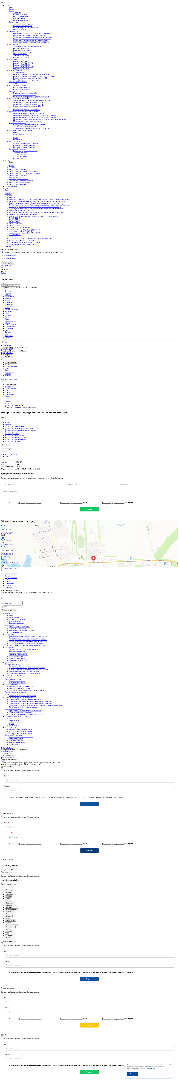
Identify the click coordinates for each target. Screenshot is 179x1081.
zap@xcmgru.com (7, 761)
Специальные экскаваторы (22, 52)
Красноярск (9, 304)
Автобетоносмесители (21, 154)
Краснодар (9, 302)
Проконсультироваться (9, 610)
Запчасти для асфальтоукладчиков (21, 181)
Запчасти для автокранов (18, 175)
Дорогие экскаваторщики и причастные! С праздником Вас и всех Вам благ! (36, 212)
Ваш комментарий (11, 491)
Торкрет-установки (20, 156)
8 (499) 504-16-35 (7, 345)
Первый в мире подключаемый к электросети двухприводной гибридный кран (37, 201)
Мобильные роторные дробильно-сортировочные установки (34, 115)
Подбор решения (11, 186)
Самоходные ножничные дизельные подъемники (30, 41)
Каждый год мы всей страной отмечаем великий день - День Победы (33, 216)
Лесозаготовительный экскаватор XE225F (28, 102)
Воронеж (8, 295)
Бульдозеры (13, 59)
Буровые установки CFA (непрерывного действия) (31, 74)
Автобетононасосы (20, 153)
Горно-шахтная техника (17, 123)
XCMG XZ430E (14, 222)
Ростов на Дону (10, 321)
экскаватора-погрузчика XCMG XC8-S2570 (24, 229)
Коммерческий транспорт (18, 82)
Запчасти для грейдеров (17, 184)
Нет (4, 273)
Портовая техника (15, 91)
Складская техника (16, 108)
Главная (8, 401)
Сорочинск (9, 328)
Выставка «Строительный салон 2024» (23, 214)
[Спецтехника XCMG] (9, 265)
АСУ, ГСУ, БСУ (14, 141)
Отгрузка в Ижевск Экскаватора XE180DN (24, 242)
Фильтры (12, 167)
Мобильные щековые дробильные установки (29, 113)
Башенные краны (19, 18)
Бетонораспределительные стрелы (25, 151)
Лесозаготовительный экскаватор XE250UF (28, 106)
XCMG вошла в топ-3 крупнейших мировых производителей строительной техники (39, 205)
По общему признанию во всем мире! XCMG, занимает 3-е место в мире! (35, 207)
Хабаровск (9, 336)
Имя (6, 776)
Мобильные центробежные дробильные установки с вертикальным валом (39, 119)
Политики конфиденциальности (71, 503)
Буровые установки (16, 70)
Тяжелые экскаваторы (21, 56)
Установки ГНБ (18, 72)
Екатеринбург (10, 296)
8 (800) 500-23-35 (7, 353)
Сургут (7, 330)
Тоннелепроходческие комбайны (24, 126)
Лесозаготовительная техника (19, 98)
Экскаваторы (13, 44)
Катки (15, 132)
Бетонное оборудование (17, 149)
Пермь (7, 319)
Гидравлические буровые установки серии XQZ (30, 78)
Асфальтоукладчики (20, 136)
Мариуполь (9, 306)
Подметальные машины (21, 89)
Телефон (7, 786)
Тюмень (8, 332)
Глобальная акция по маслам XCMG (22, 210)
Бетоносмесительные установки (24, 147)
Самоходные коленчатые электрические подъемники (32, 39)
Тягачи (15, 84)
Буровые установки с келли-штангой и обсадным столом (33, 76)
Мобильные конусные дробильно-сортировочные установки (34, 117)
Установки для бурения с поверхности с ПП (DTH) (31, 128)
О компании (9, 192)
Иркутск (8, 298)
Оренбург (8, 315)
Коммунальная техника (17, 85)
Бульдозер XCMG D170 (21, 61)
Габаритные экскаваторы (22, 57)
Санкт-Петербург (11, 324)
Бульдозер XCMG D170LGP (23, 63)
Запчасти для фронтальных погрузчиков (23, 171)
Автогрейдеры (18, 134)
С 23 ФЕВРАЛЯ (15, 235)
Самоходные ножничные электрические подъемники (32, 33)
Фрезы (15, 138)
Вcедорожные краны (20, 20)
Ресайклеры (17, 139)
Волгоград (8, 293)
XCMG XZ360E (14, 220)
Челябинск (9, 338)
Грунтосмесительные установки (24, 145)
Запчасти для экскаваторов (18, 179)
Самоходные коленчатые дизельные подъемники (30, 35)
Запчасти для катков (16, 177)
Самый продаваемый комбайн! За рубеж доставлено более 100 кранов (34, 203)
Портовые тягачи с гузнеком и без (25, 93)
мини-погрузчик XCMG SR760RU (21, 231)
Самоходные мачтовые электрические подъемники (31, 42)
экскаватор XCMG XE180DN (19, 227)
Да (2, 273)
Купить (4, 451)
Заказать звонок (7, 263)
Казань (7, 300)
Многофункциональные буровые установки (28, 80)
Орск (7, 317)
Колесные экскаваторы (21, 48)
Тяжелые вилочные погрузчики (24, 95)
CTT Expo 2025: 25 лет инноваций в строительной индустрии (31, 238)
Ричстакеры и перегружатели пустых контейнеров (31, 97)
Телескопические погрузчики (23, 24)
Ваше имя (11, 484)
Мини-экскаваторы (20, 54)
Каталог (8, 5)
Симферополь (10, 326)
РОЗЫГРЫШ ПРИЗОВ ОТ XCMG (21, 240)
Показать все (6, 445)
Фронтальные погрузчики (22, 26)
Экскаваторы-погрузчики (22, 50)
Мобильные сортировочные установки (27, 121)
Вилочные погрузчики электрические (26, 110)
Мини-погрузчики (19, 29)
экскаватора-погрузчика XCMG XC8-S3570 (24, 233)
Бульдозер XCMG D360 (21, 69)
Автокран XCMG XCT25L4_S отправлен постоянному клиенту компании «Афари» (39, 199)
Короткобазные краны (21, 16)
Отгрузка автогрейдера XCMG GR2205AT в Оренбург (28, 244)
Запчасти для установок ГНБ (19, 169)
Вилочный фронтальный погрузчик (26, 28)
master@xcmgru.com (8, 757)
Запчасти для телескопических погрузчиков (24, 173)
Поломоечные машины (21, 87)
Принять (132, 1074)
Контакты (8, 246)
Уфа (6, 334)
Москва (3, 267)
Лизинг (7, 188)
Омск (7, 313)
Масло (11, 166)
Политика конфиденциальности (9, 596)
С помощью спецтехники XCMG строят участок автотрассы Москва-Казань (36, 209)
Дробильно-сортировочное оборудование (23, 111)
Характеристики (11, 454)
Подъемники (13, 31)
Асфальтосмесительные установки (25, 143)
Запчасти (8, 160)
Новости (8, 194)
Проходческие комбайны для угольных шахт (29, 125)
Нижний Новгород (11, 310)
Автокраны (17, 13)
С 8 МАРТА (13, 237)
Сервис (7, 190)
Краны (11, 11)
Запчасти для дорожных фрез (19, 182)
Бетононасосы (18, 158)
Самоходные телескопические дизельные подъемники (32, 37)
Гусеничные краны (20, 14)
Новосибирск (10, 311)
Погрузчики (13, 22)
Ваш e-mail (124, 484)
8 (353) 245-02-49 (7, 544)
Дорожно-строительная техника (20, 130)
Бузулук (8, 291)
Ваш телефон (71, 484)
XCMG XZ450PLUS (16, 223)
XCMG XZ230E (14, 218)
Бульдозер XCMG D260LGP (23, 67)
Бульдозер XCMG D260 (21, 65)
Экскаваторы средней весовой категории (27, 46)
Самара (7, 323)
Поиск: (3, 283)
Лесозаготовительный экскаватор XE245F (28, 104)
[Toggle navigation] (1, 359)
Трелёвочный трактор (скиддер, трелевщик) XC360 (31, 100)
